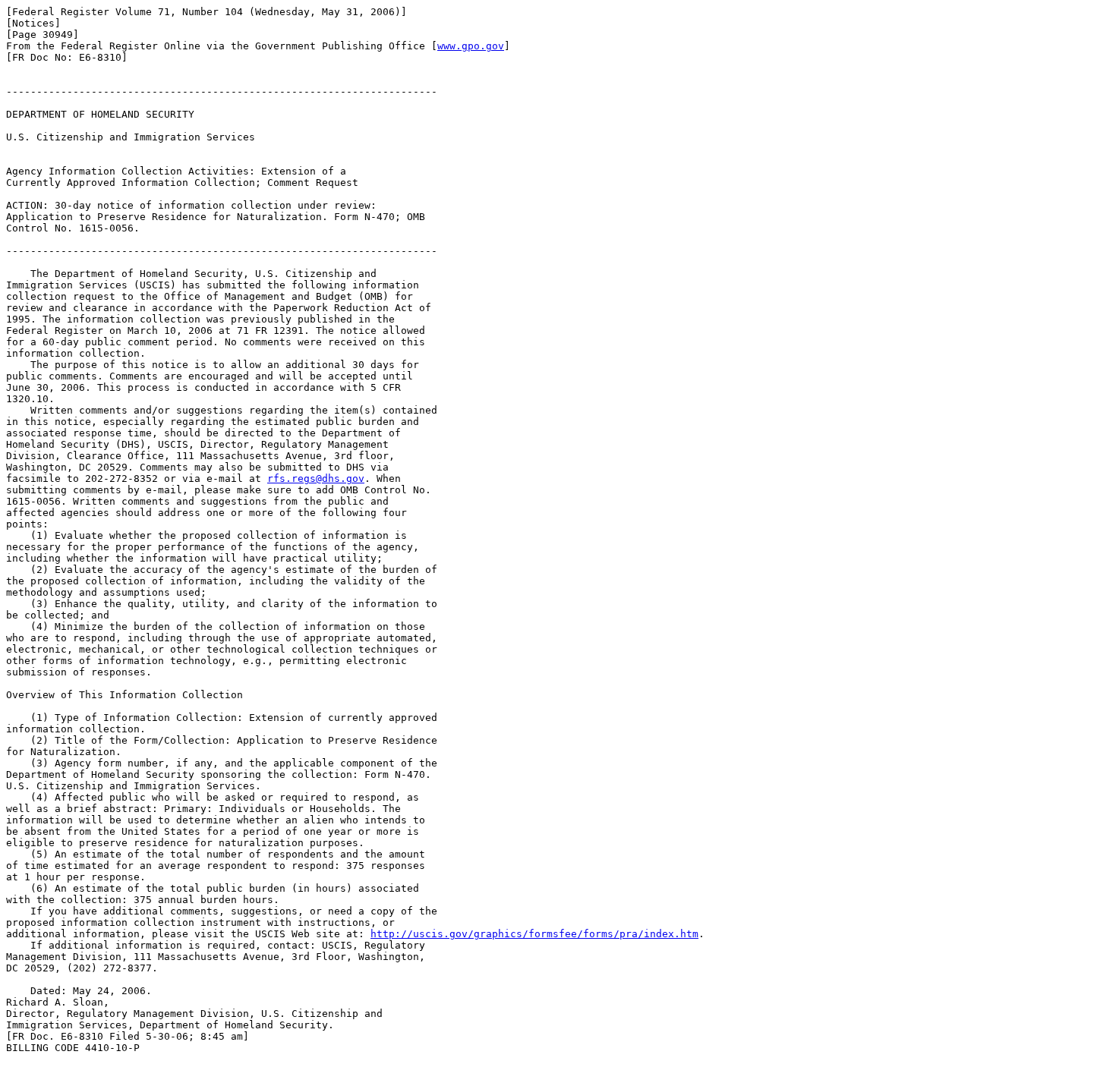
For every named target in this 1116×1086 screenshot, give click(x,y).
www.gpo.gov (470, 46)
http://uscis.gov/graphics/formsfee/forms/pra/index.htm (534, 934)
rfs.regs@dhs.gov (315, 478)
